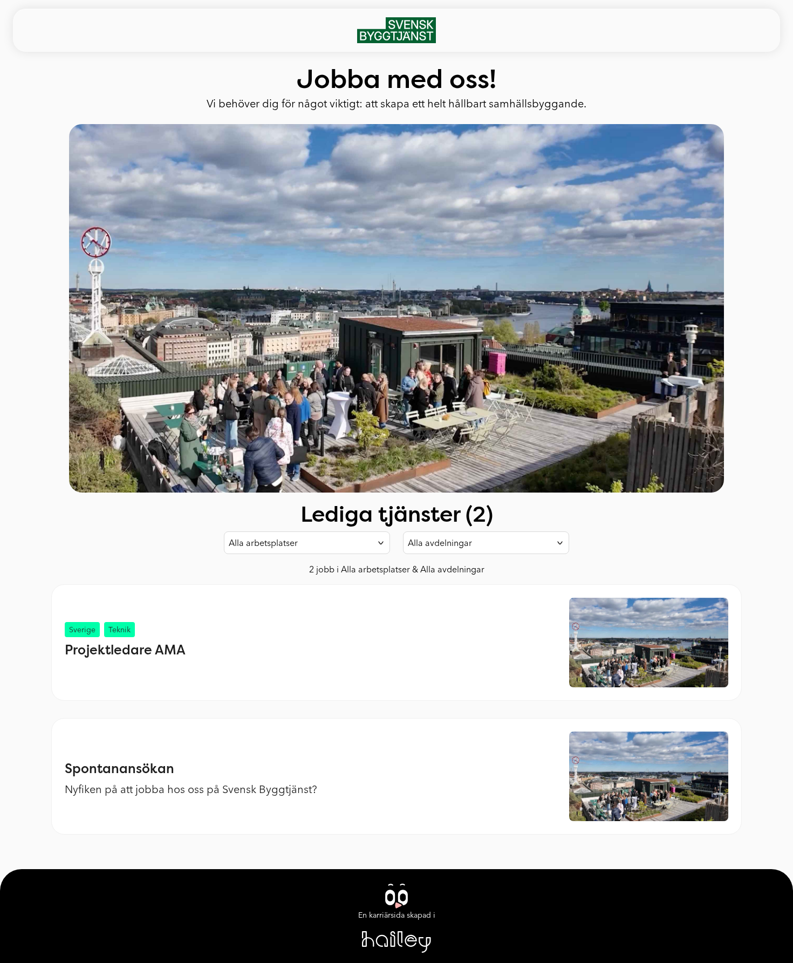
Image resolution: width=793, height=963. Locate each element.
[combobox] (307, 542)
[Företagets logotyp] (396, 30)
